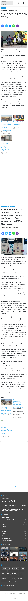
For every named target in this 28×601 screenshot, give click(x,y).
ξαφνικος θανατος (12, 581)
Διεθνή (3, 524)
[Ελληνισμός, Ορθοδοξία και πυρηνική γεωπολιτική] (23, 549)
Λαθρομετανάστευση (6, 576)
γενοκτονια (4, 581)
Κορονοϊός (8, 573)
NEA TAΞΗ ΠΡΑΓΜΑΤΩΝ (8, 519)
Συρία (21, 576)
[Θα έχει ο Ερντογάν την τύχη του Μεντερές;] (5, 559)
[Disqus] (14, 180)
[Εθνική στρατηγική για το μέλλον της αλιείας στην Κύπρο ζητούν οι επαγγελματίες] (23, 554)
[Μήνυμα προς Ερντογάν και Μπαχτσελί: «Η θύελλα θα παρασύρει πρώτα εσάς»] (23, 559)
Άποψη (3, 8)
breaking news (5, 517)
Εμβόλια (21, 571)
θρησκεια (4, 529)
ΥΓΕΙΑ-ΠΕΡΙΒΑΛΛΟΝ (7, 540)
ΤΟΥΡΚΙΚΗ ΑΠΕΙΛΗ (6, 578)
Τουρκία (13, 578)
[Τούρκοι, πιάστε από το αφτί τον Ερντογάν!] (14, 559)
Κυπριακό (14, 573)
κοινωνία (4, 533)
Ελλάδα (4, 526)
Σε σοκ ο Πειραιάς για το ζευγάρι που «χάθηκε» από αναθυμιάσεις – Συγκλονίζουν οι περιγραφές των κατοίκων (6, 146)
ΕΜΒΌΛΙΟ (4, 571)
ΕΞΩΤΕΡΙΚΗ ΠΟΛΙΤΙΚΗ (13, 571)
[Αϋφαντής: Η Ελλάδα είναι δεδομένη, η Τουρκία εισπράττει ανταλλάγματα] (18, 118)
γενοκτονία (19, 578)
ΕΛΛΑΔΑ (22, 568)
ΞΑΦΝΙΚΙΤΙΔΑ (15, 576)
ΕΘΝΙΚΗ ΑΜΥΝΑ (15, 568)
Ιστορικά (4, 531)
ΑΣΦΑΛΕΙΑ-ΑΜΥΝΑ (6, 568)
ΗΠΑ (3, 573)
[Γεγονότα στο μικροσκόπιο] (7, 3)
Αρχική (14, 598)
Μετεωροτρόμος (6, 538)
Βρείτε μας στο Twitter (8, 585)
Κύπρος (4, 535)
